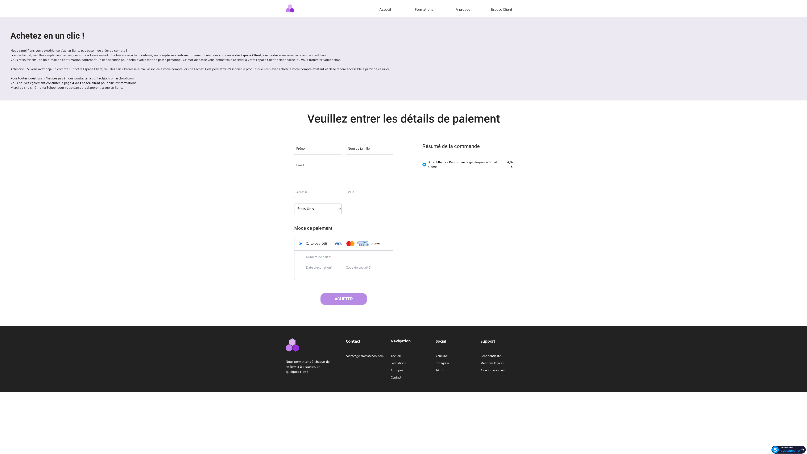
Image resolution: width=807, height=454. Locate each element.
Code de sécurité (358, 267)
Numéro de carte (318, 257)
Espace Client (501, 9)
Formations (424, 9)
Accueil (385, 9)
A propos (463, 9)
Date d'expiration (318, 267)
